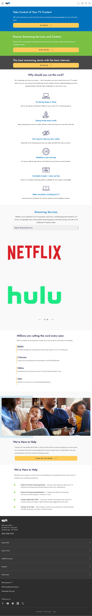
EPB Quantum (7, 583)
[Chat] (78, 3)
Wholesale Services (8, 591)
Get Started (44, 25)
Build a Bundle (44, 50)
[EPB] (7, 3)
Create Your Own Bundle (43, 458)
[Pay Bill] (82, 3)
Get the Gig (44, 65)
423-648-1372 (8, 533)
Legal (54, 611)
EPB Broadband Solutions (10, 587)
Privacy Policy (47, 611)
